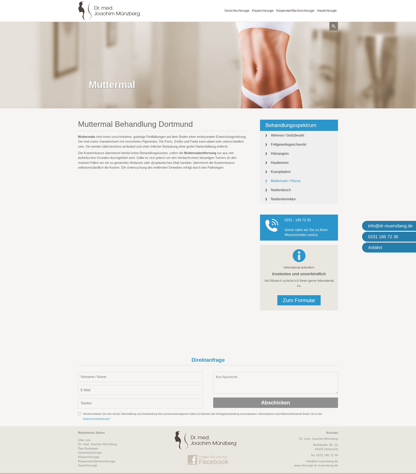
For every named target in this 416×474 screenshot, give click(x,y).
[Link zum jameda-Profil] (15, 24)
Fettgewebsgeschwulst (288, 144)
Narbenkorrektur (283, 199)
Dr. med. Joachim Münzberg (97, 444)
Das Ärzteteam (88, 448)
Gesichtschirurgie (236, 10)
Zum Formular (299, 300)
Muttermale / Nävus (286, 181)
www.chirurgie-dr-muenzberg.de (316, 465)
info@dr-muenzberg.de (322, 461)
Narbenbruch (281, 190)
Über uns (84, 440)
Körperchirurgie (263, 10)
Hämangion (280, 153)
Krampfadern (281, 172)
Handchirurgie (327, 10)
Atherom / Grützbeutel (287, 135)
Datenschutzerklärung (96, 418)
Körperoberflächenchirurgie (295, 10)
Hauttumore (280, 163)
